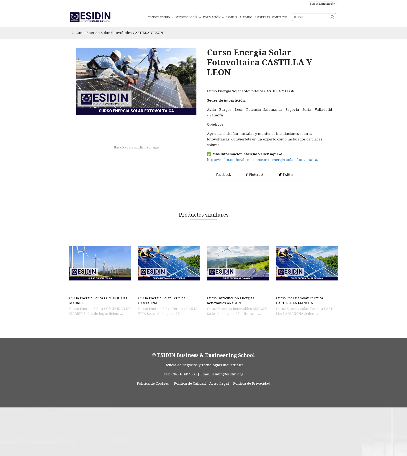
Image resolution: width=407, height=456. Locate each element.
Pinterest (255, 174)
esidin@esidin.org (227, 374)
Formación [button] (212, 17)
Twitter (288, 174)
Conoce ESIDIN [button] (159, 17)
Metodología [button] (186, 17)
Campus (231, 17)
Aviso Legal (219, 383)
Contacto (279, 17)
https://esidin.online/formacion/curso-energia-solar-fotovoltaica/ (262, 160)
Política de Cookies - (154, 383)
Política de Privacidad (251, 383)
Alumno (246, 17)
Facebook (223, 174)
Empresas (262, 17)
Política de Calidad (190, 383)
